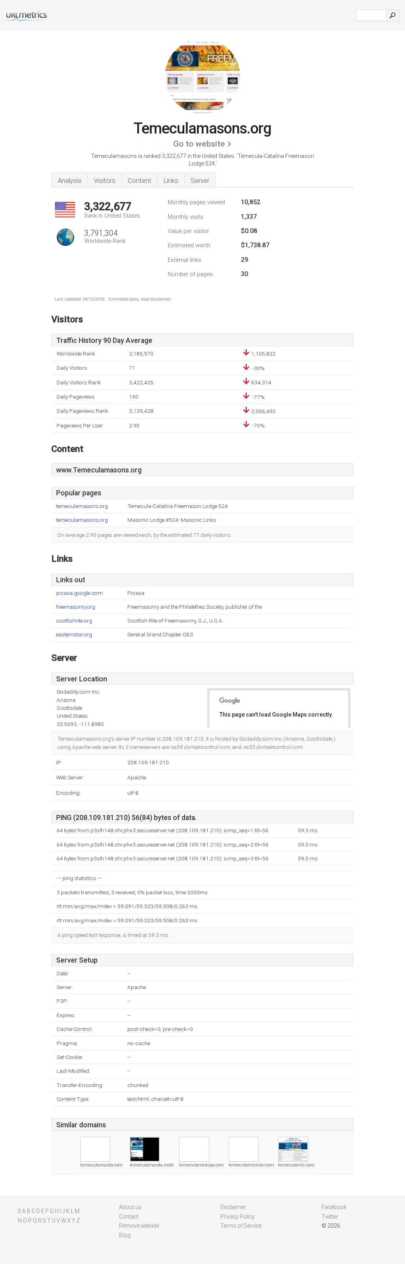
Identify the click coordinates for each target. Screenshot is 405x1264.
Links (171, 180)
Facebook (334, 1207)
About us (130, 1207)
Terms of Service (240, 1226)
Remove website (139, 1226)
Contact (128, 1216)
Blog (125, 1235)
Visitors (104, 180)
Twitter (330, 1216)
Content (139, 180)
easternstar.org (74, 635)
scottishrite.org (74, 621)
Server (200, 180)
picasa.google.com (79, 593)
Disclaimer (233, 1207)
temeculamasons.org (82, 506)
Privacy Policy (237, 1216)
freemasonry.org (75, 607)
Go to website (199, 144)
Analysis (69, 180)
